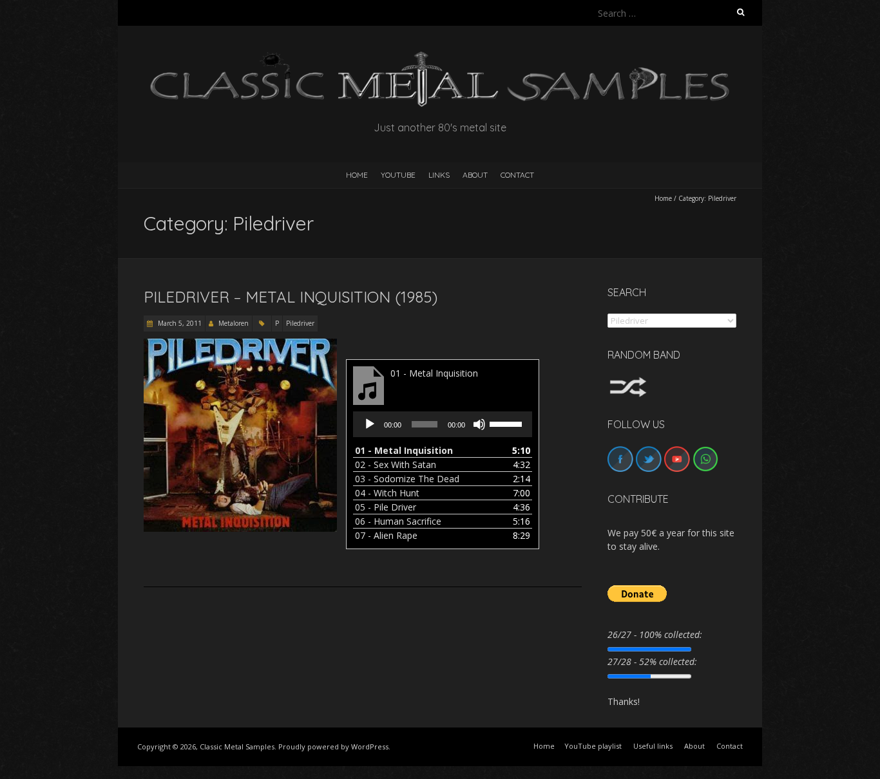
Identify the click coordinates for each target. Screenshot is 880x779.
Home (663, 198)
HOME (357, 175)
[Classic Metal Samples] (440, 58)
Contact (517, 175)
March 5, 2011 (179, 323)
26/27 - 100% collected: (654, 634)
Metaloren (233, 323)
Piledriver (300, 323)
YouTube (398, 175)
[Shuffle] (628, 383)
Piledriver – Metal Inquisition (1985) (290, 296)
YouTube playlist (593, 746)
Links (439, 175)
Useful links (653, 746)
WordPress (369, 746)
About (475, 175)
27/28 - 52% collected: (652, 661)
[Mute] (479, 424)
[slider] (508, 423)
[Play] (369, 424)
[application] (442, 424)
